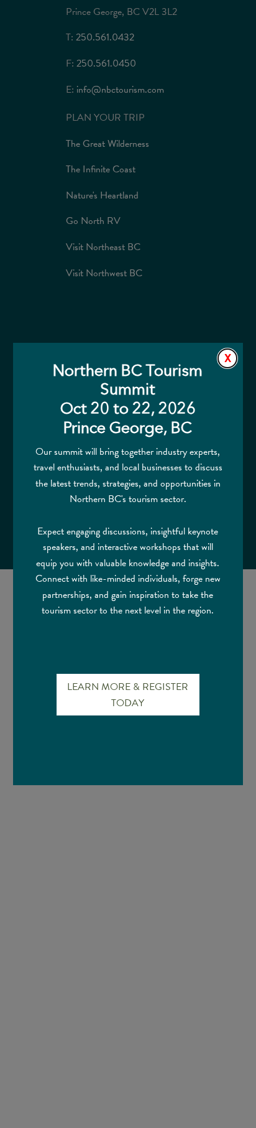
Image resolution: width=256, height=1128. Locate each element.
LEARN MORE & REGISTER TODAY (127, 695)
